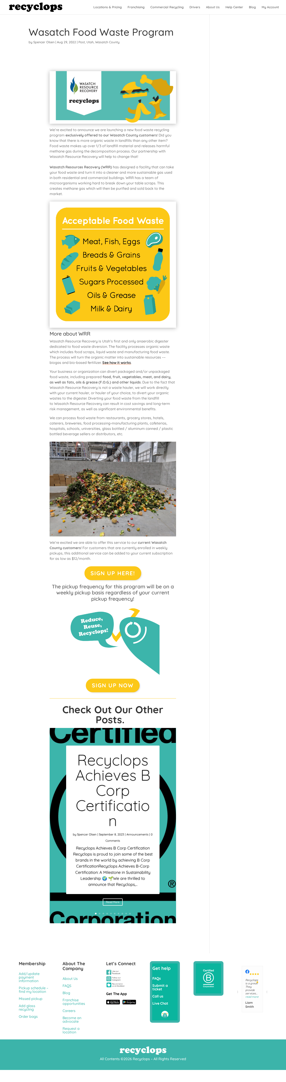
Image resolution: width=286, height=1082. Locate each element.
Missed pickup (30, 998)
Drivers (194, 7)
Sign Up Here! (112, 573)
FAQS (67, 985)
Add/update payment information (29, 977)
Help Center (234, 7)
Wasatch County (107, 42)
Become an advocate (72, 1020)
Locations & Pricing (107, 7)
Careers (69, 1010)
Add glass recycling (27, 1008)
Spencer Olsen (44, 42)
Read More (113, 902)
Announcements (137, 834)
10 (130, 913)
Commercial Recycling (167, 7)
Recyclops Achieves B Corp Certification (112, 790)
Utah (90, 42)
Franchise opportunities (74, 1002)
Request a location (71, 1030)
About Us (213, 7)
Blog (252, 7)
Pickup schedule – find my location (33, 990)
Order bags (28, 1016)
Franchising (136, 7)
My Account (270, 7)
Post (81, 42)
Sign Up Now (113, 685)
